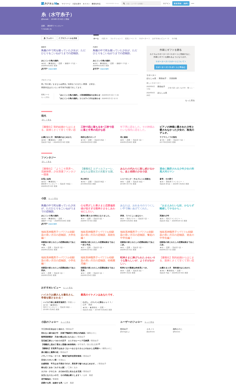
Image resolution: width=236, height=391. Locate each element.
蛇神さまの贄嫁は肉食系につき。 (134, 267)
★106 (162, 140)
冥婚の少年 (164, 215)
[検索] (123, 3)
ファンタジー (48, 157)
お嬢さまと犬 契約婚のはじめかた (56, 137)
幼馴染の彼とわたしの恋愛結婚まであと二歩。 (137, 243)
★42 (161, 247)
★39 (161, 182)
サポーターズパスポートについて (170, 61)
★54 (43, 247)
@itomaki (44, 19)
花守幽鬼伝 (46, 379)
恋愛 (60, 63)
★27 (82, 247)
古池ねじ (62, 359)
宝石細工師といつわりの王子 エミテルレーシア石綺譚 (65, 340)
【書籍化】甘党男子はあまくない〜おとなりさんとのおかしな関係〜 (71, 348)
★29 (161, 218)
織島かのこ (92, 332)
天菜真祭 (173, 78)
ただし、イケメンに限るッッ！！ (97, 302)
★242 (83, 182)
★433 (43, 182)
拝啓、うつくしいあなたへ (131, 215)
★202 (43, 63)
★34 (82, 218)
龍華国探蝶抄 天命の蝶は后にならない (58, 336)
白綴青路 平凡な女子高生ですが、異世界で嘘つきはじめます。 (69, 363)
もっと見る (45, 97)
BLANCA (85, 178)
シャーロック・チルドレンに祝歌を (135, 178)
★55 (122, 140)
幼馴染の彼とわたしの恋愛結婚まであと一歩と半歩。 (98, 243)
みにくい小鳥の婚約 (49, 60)
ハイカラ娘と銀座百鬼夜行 (54, 302)
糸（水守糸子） (58, 14)
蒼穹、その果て (166, 178)
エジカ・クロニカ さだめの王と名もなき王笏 (61, 371)
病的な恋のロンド (88, 137)
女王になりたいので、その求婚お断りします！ (61, 375)
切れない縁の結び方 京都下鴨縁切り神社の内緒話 (63, 332)
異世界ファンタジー (49, 184)
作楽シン (72, 302)
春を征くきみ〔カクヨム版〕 (53, 367)
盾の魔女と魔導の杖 (49, 352)
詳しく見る (46, 119)
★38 (122, 270)
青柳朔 (55, 379)
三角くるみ (73, 367)
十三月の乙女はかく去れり (52, 329)
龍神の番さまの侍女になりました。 (96, 215)
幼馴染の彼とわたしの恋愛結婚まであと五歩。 (98, 268)
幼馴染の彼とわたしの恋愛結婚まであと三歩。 (177, 243)
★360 (43, 140)
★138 (45, 305)
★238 (85, 307)
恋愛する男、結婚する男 (51, 382)
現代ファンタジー (173, 218)
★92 (122, 182)
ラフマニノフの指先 (168, 137)
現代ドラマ (131, 218)
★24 (122, 218)
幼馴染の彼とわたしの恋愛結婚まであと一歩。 (58, 243)
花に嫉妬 (124, 137)
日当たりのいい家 (49, 359)
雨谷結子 (162, 78)
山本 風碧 (87, 304)
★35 (43, 273)
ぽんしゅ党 (151, 78)
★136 (83, 140)
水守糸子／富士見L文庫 (88, 344)
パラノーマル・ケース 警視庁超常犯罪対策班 (61, 355)
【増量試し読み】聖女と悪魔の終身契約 (58, 344)
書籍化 (53, 63)
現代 (43, 115)
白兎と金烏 (46, 178)
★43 (122, 247)
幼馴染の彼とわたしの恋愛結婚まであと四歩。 (58, 268)
